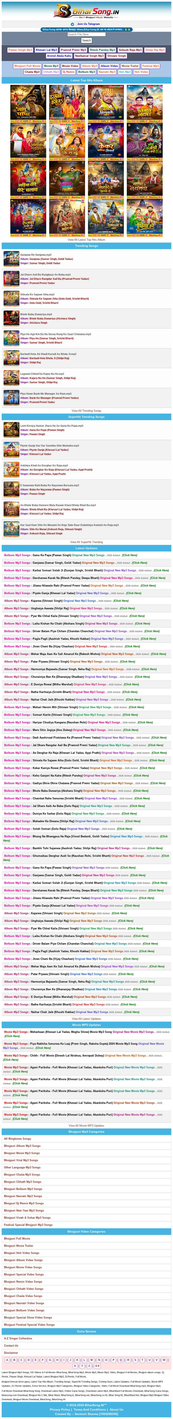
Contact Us (11, 1345)
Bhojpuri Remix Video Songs (23, 1281)
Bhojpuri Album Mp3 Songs (22, 1145)
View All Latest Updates (86, 1018)
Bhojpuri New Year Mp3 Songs (24, 1210)
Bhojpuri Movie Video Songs (23, 1267)
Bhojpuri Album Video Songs (23, 1260)
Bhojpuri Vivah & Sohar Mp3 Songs (27, 1217)
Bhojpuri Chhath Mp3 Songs (22, 1181)
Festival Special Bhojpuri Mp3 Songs (28, 1224)
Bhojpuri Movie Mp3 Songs (22, 1153)
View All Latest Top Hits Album (86, 239)
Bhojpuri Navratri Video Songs (24, 1303)
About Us (116, 1409)
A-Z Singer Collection (18, 1338)
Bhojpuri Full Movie (17, 1238)
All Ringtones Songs (17, 1138)
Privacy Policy (60, 1409)
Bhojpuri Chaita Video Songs (23, 1296)
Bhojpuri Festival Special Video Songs (29, 1324)
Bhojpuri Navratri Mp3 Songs (23, 1196)
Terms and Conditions (90, 1409)
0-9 (97, 1365)
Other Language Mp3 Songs (22, 1167)
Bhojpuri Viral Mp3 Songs (21, 1160)
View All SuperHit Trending (86, 542)
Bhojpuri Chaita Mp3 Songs (22, 1174)
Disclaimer (11, 1352)
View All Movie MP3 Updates (86, 1125)
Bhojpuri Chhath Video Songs (23, 1288)
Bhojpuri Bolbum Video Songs (24, 1310)
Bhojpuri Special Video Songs (24, 1274)
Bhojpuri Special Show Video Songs (28, 1317)
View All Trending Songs (86, 410)
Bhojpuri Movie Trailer (18, 1245)
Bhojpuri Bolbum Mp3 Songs (23, 1189)
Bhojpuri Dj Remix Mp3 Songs (24, 1203)
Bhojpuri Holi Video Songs (21, 1253)
